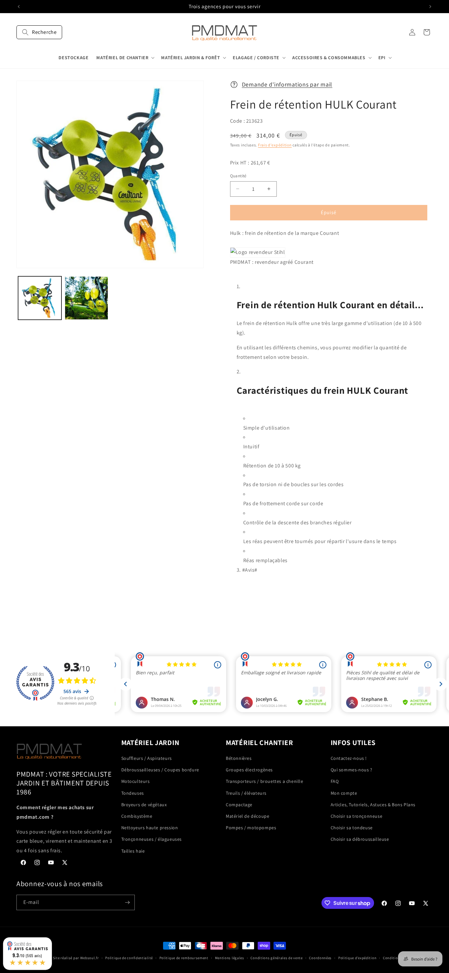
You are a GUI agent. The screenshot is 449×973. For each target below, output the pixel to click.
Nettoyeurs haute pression (149, 828)
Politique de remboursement (183, 958)
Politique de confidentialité (129, 958)
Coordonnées (320, 958)
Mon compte (344, 793)
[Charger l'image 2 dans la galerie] (86, 298)
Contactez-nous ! (349, 758)
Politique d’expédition (357, 958)
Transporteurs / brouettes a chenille (264, 781)
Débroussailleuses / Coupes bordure (160, 770)
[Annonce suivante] (430, 6)
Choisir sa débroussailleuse (360, 839)
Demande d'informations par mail (287, 84)
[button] (39, 32)
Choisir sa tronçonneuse (357, 816)
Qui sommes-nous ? (351, 770)
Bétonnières (239, 758)
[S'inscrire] (127, 902)
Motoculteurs (135, 781)
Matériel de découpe (247, 816)
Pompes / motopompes (251, 828)
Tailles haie (133, 851)
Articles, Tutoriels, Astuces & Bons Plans (373, 805)
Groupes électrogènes (249, 770)
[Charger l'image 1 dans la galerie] (39, 298)
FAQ (335, 781)
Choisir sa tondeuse (352, 828)
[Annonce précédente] (19, 6)
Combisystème (137, 816)
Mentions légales (229, 958)
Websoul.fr (89, 958)
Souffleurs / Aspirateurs (146, 758)
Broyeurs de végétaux (144, 805)
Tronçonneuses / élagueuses (151, 839)
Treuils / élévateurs (246, 793)
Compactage (239, 805)
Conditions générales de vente (276, 958)
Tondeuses (132, 793)
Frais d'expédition (275, 144)
